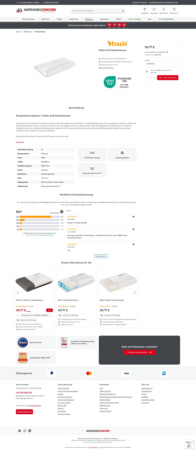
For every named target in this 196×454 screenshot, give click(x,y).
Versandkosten (94, 447)
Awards (60, 408)
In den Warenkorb (169, 78)
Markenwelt (62, 405)
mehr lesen (20, 142)
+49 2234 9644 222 (24, 392)
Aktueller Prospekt (140, 2)
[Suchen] (122, 10)
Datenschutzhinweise (108, 394)
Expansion (145, 403)
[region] (55, 67)
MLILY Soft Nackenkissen (68, 300)
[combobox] (96, 10)
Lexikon (60, 394)
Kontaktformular (35, 406)
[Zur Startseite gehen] (36, 10)
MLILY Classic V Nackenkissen (112, 300)
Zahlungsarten (105, 405)
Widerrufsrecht (105, 391)
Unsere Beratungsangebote (68, 391)
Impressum (104, 408)
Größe (147, 60)
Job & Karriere (147, 388)
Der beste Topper (64, 403)
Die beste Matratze (65, 397)
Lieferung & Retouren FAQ (109, 403)
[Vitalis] (117, 44)
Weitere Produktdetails (106, 68)
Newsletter (62, 411)
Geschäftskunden (148, 400)
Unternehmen (146, 391)
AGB (101, 388)
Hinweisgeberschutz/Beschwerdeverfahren (116, 397)
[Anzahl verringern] (146, 77)
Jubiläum (144, 397)
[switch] (189, 446)
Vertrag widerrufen (24, 412)
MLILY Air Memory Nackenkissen (29, 300)
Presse (144, 394)
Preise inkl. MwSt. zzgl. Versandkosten (155, 52)
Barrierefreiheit (105, 411)
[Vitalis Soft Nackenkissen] (55, 67)
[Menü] (193, 441)
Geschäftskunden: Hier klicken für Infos (163, 2)
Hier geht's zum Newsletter (138, 352)
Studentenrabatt (64, 414)
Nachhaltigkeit (105, 400)
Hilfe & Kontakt (63, 388)
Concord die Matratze (66, 400)
